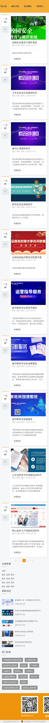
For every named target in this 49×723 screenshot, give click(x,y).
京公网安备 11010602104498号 (35, 721)
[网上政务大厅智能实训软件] (28, 516)
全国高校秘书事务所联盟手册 (27, 257)
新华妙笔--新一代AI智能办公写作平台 (28, 600)
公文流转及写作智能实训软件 (27, 475)
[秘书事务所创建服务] (28, 404)
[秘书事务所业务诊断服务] (28, 349)
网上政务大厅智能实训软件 (25, 530)
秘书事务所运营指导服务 (24, 307)
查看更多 (17, 59)
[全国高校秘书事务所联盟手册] (28, 243)
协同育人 (40, 6)
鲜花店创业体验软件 (22, 204)
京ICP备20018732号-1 (12, 721)
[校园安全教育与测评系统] (28, 28)
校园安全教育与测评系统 (24, 42)
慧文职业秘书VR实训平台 (23, 642)
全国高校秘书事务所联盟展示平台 (26, 621)
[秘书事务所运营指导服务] (28, 293)
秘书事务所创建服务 (22, 419)
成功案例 (27, 6)
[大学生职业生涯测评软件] (28, 78)
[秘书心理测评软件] (28, 134)
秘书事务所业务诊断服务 (24, 363)
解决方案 (15, 6)
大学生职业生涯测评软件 (24, 92)
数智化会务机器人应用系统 (24, 632)
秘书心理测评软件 (21, 148)
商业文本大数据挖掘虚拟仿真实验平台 (28, 611)
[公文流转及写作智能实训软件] (28, 460)
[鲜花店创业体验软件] (28, 189)
